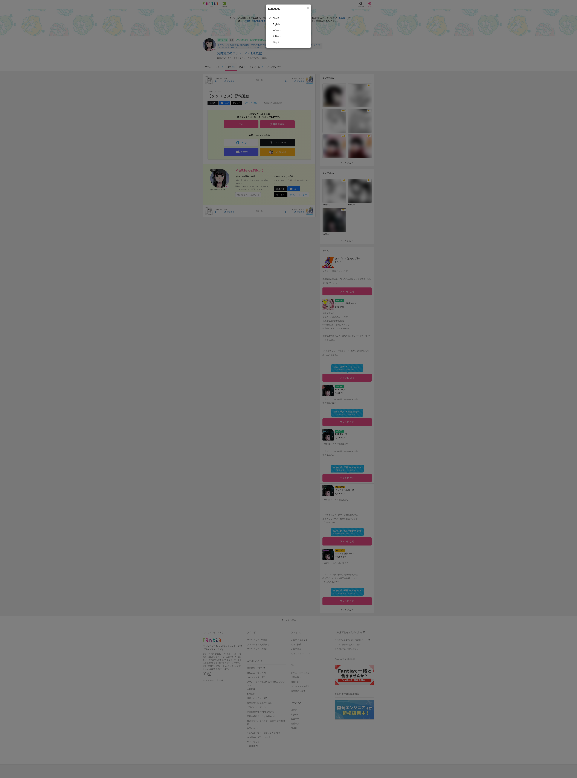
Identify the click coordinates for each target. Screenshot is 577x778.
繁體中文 (277, 36)
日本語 (276, 18)
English (276, 24)
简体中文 (277, 30)
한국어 (276, 42)
